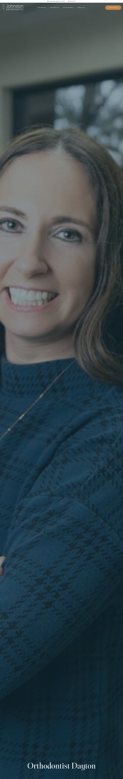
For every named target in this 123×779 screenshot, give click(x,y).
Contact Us (81, 7)
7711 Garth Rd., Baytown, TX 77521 (57, 1)
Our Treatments (68, 7)
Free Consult (113, 7)
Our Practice (54, 7)
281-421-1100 (72, 1)
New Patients (42, 7)
